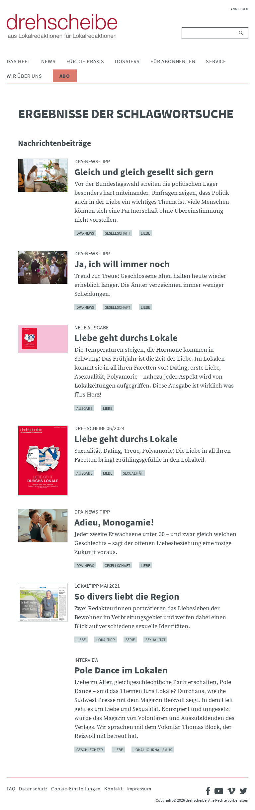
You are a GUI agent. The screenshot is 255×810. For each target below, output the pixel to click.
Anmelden (239, 9)
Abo (64, 75)
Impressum (139, 788)
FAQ (11, 788)
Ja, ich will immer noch (122, 264)
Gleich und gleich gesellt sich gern (143, 172)
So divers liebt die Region (126, 596)
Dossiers (127, 61)
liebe (145, 565)
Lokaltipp (105, 639)
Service (216, 61)
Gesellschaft (117, 233)
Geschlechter (89, 749)
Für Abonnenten (172, 61)
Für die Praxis (85, 61)
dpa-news (85, 233)
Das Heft (19, 61)
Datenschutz (33, 788)
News (48, 61)
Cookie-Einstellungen (76, 788)
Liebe (145, 233)
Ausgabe (84, 407)
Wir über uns (24, 75)
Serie (130, 639)
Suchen (241, 33)
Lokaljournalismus (152, 749)
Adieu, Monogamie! (114, 522)
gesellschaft (117, 565)
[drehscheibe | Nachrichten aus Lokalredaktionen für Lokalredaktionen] (62, 26)
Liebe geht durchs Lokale (126, 338)
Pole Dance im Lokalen (121, 670)
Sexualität (133, 473)
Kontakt (113, 788)
